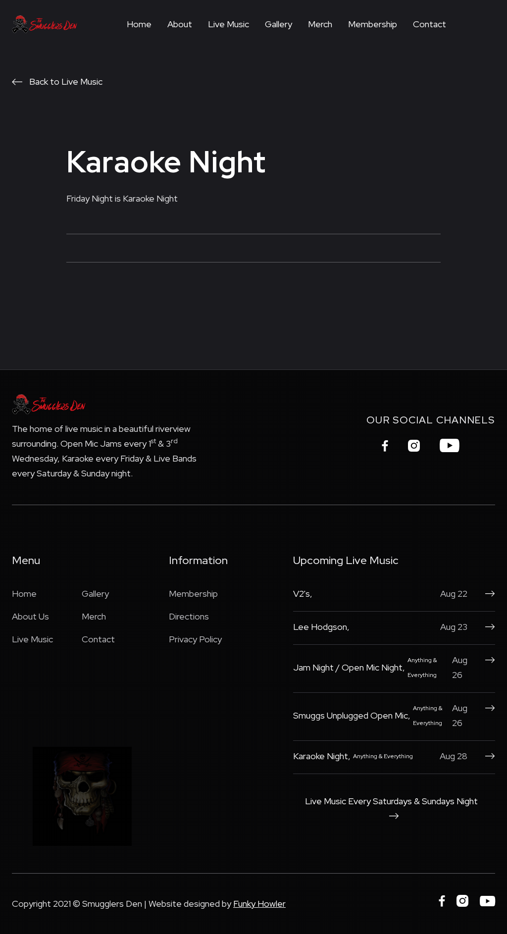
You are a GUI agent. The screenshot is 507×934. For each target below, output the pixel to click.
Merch (320, 24)
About (179, 24)
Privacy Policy (195, 639)
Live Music (228, 24)
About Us (30, 616)
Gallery (278, 24)
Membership (372, 24)
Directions (189, 616)
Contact (429, 24)
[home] (45, 24)
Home (139, 24)
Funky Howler (259, 903)
